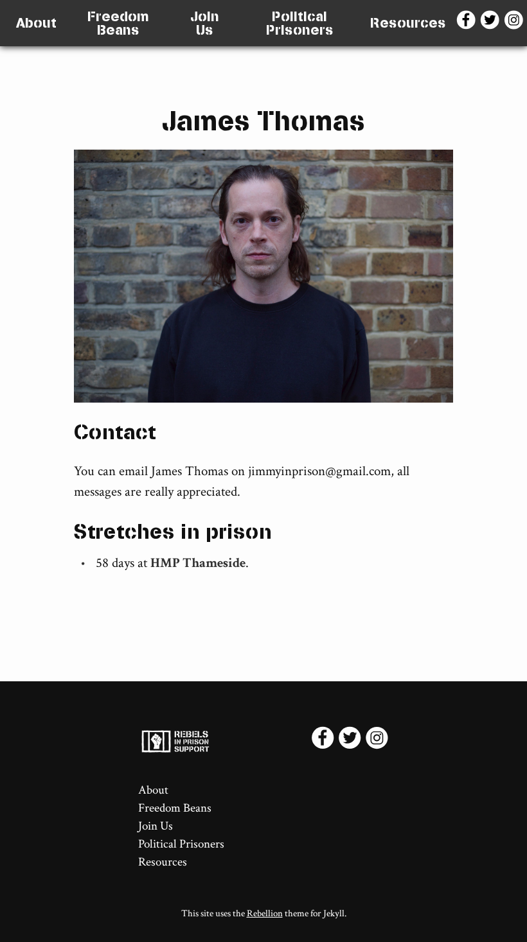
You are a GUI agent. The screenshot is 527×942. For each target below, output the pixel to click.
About (36, 23)
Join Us (204, 23)
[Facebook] (467, 23)
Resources (408, 23)
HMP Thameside (198, 562)
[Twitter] (491, 23)
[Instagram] (515, 23)
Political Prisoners (300, 23)
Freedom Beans (118, 23)
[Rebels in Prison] (224, 741)
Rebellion (265, 913)
